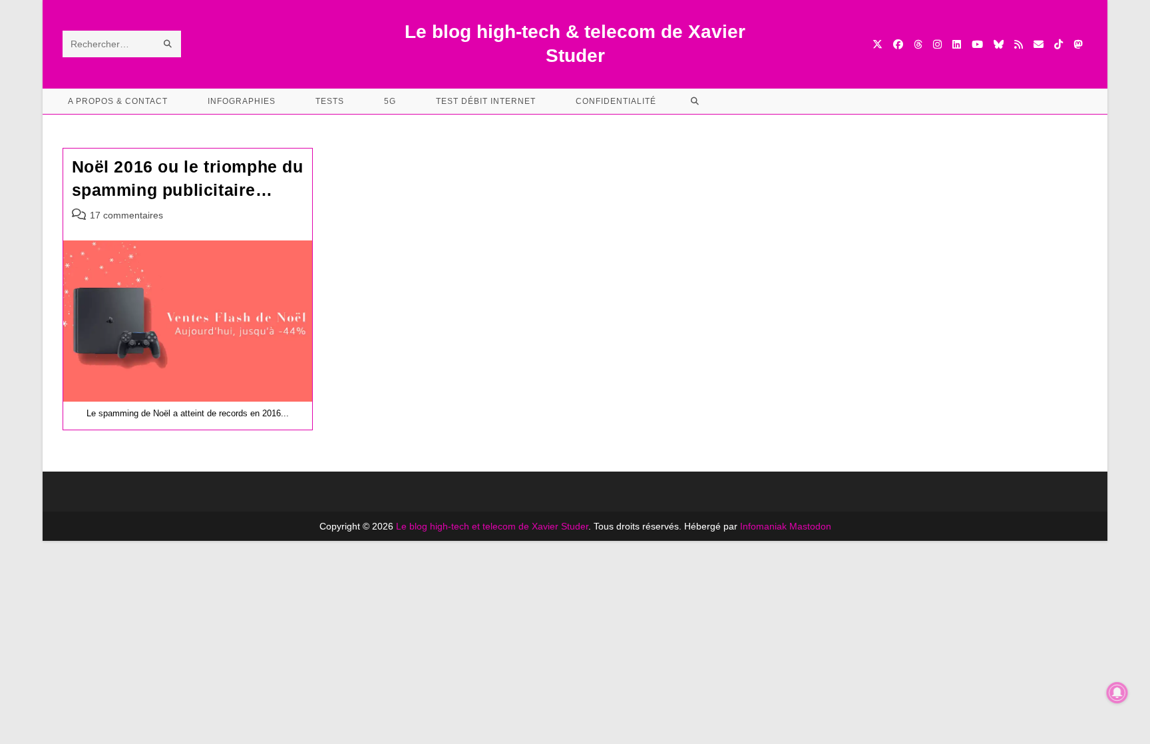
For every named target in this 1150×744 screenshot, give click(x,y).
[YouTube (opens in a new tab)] (977, 44)
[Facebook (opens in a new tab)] (898, 44)
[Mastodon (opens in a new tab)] (1077, 44)
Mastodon (810, 526)
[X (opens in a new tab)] (877, 44)
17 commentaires (126, 215)
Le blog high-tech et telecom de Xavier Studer (492, 526)
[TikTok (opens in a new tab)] (1058, 44)
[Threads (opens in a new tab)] (918, 44)
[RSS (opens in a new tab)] (1018, 44)
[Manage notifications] (1117, 692)
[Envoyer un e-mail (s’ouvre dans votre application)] (1038, 44)
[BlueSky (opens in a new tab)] (998, 44)
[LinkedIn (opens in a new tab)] (956, 44)
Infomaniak (763, 526)
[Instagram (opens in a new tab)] (937, 44)
